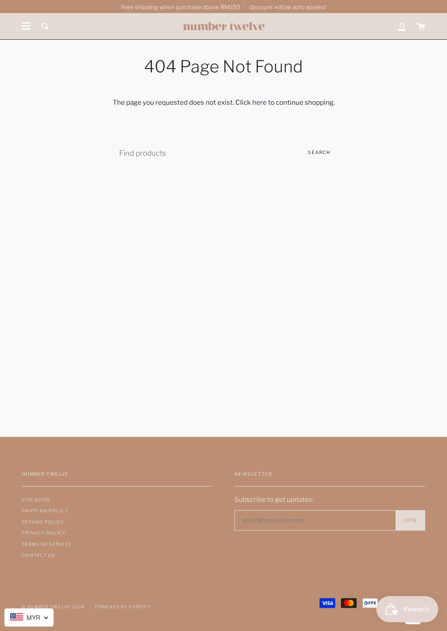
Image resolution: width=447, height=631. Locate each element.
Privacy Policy (44, 532)
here (259, 102)
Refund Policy (43, 522)
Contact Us (38, 555)
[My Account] (402, 26)
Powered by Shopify (123, 606)
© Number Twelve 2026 (53, 606)
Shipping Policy (45, 510)
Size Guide (36, 499)
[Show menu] (26, 26)
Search (319, 152)
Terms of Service (47, 544)
